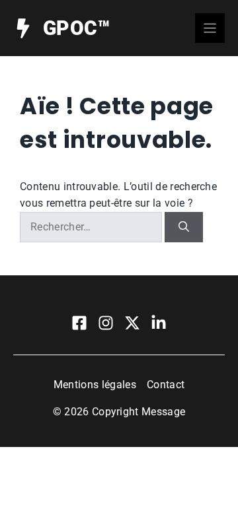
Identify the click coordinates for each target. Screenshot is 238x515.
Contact (165, 384)
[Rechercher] (184, 227)
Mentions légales (95, 384)
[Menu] (210, 28)
